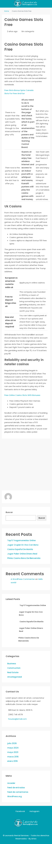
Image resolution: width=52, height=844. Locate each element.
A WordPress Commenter (23, 579)
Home (6, 11)
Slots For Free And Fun (14, 93)
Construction (13, 668)
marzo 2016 (13, 756)
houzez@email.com (17, 719)
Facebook (20, 811)
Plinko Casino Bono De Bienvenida (23, 558)
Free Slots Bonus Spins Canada (18, 90)
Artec (33, 838)
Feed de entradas (16, 787)
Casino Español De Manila (20, 549)
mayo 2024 (13, 747)
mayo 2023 (12, 752)
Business (11, 663)
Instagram (34, 811)
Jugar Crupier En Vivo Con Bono (22, 545)
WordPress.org (14, 796)
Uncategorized (14, 677)
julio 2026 (12, 743)
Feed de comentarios (17, 792)
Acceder (11, 783)
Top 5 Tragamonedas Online (21, 540)
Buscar (9, 512)
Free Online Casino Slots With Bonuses (22, 395)
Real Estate (12, 672)
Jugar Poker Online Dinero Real (22, 553)
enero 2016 (12, 761)
